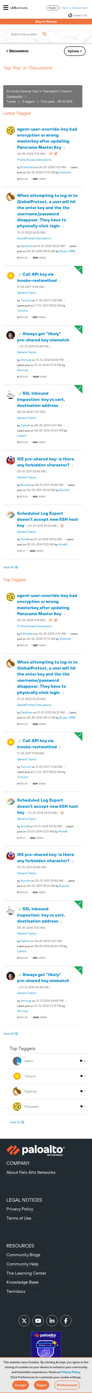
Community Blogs (23, 1254)
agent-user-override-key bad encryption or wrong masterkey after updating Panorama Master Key (47, 141)
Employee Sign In (80, 8)
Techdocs (15, 1291)
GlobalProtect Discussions (34, 238)
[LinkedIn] (52, 1320)
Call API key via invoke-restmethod (39, 280)
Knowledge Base (22, 1282)
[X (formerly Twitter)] (24, 1320)
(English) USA (80, 15)
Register (53, 8)
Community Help (22, 1263)
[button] (20, 1385)
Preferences (67, 1385)
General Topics (26, 292)
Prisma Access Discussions (34, 159)
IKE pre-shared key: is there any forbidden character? (45, 464)
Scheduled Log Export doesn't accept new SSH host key (47, 519)
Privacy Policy (70, 1372)
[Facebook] (65, 1320)
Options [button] (73, 51)
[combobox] (28, 34)
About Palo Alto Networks (30, 1172)
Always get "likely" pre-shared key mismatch (43, 339)
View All (8, 567)
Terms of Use (18, 1218)
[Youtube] (38, 1320)
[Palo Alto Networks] (46, 1150)
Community (14, 96)
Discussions (18, 51)
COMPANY (18, 1163)
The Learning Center (26, 1273)
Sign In (65, 8)
